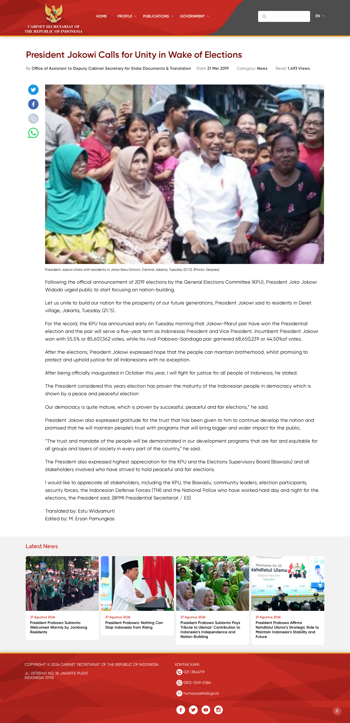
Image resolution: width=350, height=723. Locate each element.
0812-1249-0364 (196, 682)
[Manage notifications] (337, 711)
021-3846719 (193, 672)
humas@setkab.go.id (200, 693)
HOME (101, 16)
